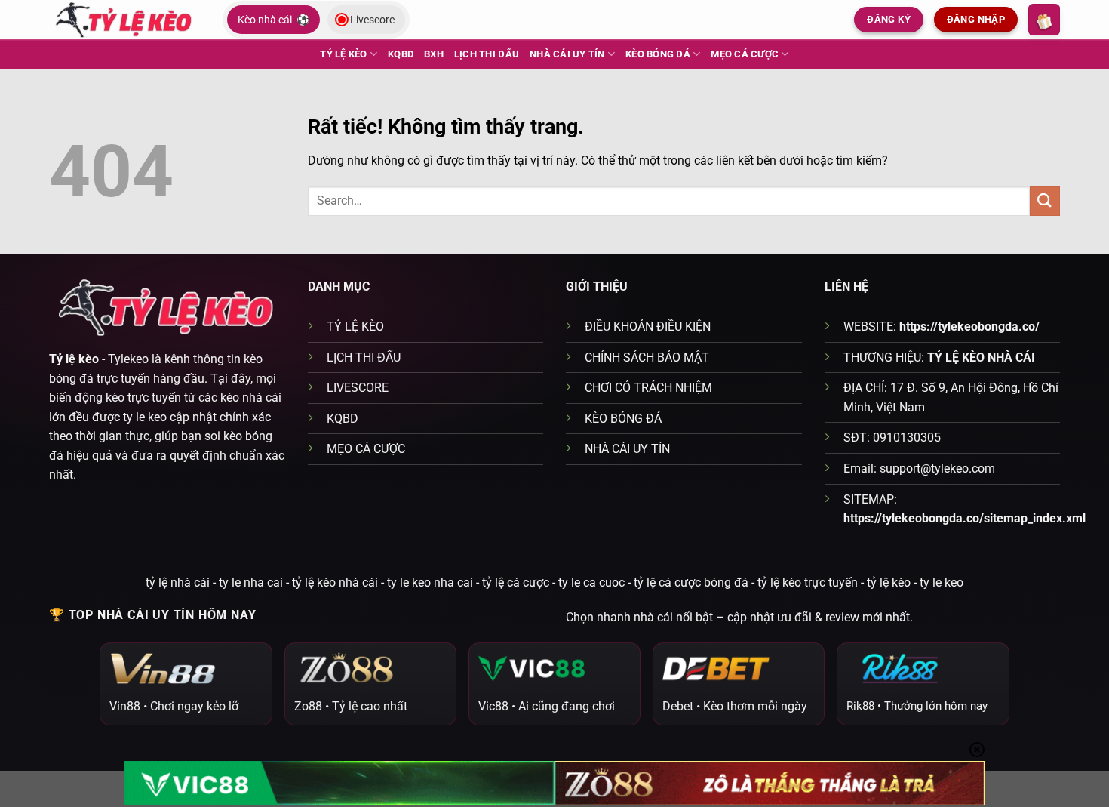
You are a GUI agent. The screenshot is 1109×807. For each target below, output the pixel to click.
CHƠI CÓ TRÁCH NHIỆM (648, 387)
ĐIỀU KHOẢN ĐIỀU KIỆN (648, 326)
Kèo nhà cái (273, 20)
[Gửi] (1045, 201)
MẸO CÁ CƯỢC (745, 54)
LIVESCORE (358, 387)
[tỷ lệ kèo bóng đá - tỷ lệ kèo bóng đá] (124, 19)
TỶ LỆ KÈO (343, 54)
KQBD (400, 54)
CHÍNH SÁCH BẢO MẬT (647, 357)
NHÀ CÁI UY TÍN (567, 54)
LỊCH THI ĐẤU (486, 54)
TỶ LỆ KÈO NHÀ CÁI (981, 357)
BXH (434, 54)
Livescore (372, 20)
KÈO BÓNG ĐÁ (657, 54)
